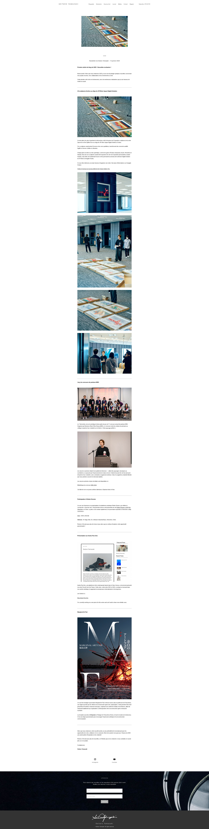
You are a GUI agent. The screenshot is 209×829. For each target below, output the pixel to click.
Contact (126, 4)
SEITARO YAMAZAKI (68, 4)
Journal (114, 4)
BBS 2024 (93, 485)
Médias (120, 4)
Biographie (91, 4)
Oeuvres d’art (107, 4)
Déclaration (99, 4)
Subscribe (141, 4)
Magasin (132, 4)
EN (147, 4)
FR (145, 4)
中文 (149, 4)
